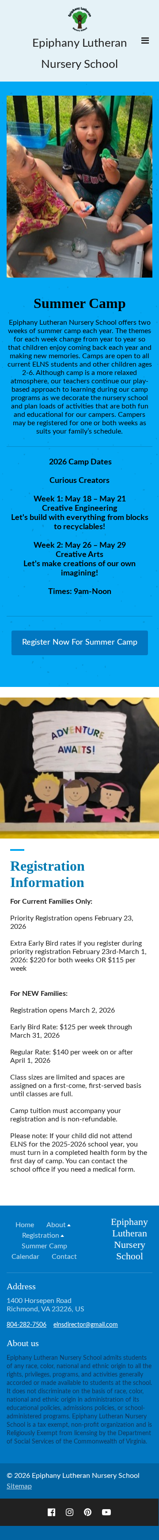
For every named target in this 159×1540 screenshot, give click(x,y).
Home (24, 1224)
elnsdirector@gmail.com (85, 1325)
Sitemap (19, 1486)
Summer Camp (44, 1246)
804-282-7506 (26, 1325)
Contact (64, 1256)
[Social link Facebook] (51, 1512)
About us (23, 1343)
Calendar (25, 1256)
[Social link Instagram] (69, 1512)
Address (21, 1286)
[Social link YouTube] (106, 1512)
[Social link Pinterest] (87, 1512)
